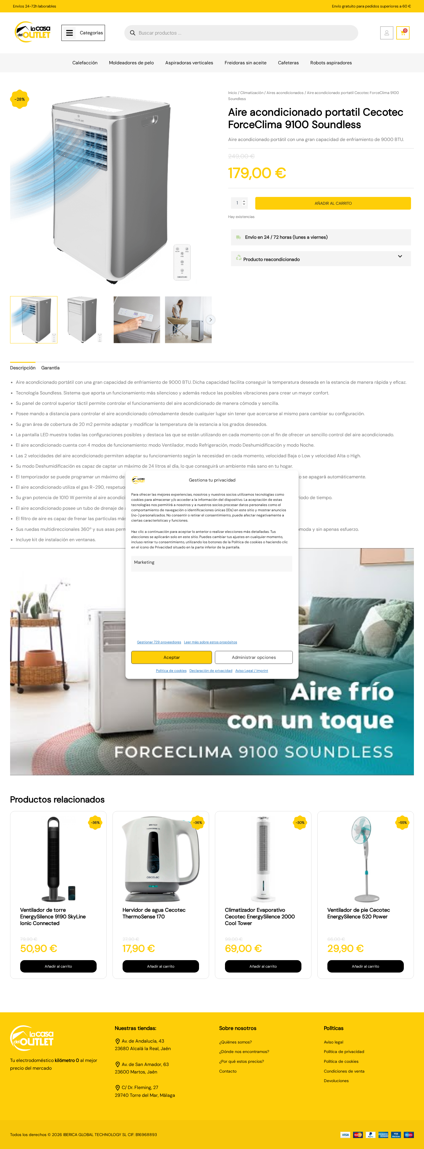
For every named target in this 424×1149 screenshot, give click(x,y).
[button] (321, 258)
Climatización (251, 92)
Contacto (228, 1071)
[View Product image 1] (33, 319)
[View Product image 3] (137, 319)
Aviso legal (333, 1042)
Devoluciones (336, 1080)
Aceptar (172, 657)
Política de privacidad (344, 1051)
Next (210, 319)
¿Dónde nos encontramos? (244, 1051)
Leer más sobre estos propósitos (210, 642)
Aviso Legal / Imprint (251, 671)
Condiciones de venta (344, 1071)
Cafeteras (288, 63)
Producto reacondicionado (271, 259)
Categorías (91, 33)
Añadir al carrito (333, 203)
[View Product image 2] (85, 319)
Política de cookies (171, 671)
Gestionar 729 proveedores (159, 642)
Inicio (232, 92)
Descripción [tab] (22, 368)
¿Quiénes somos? (235, 1042)
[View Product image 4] (188, 319)
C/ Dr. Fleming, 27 (140, 1087)
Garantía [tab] (50, 368)
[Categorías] (69, 33)
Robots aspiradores (331, 63)
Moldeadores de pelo (131, 63)
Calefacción (84, 63)
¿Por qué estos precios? (241, 1061)
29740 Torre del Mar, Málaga (145, 1095)
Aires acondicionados (285, 92)
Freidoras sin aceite (246, 63)
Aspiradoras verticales (189, 63)
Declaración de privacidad (211, 671)
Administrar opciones (254, 657)
